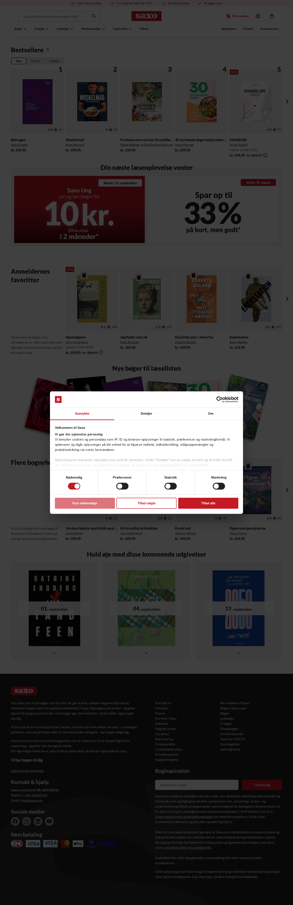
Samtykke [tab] (82, 413)
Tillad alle (208, 503)
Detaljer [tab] (147, 413)
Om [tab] (210, 413)
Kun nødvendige (84, 503)
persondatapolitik (168, 465)
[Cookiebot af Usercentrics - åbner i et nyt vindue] (219, 399)
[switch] (122, 486)
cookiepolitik (197, 465)
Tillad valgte (146, 503)
